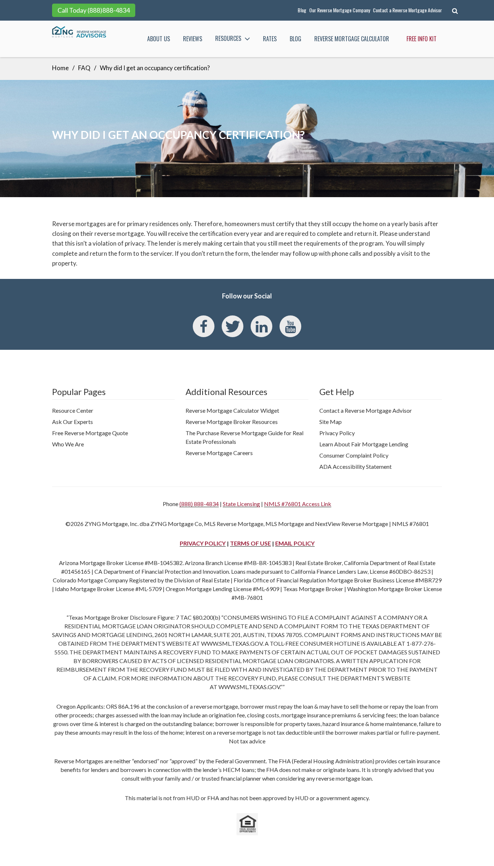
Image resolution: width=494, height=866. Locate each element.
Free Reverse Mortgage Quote (90, 432)
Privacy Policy (337, 432)
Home (60, 68)
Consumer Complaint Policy (353, 455)
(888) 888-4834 (199, 503)
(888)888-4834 (109, 10)
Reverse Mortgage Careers (219, 452)
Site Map (330, 421)
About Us (158, 38)
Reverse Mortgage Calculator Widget (232, 410)
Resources (228, 38)
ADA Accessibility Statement (355, 466)
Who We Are (68, 444)
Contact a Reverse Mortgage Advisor (407, 10)
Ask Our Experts (72, 421)
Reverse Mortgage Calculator (351, 38)
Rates (270, 38)
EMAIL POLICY (295, 543)
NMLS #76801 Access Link (297, 503)
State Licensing (241, 503)
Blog (302, 10)
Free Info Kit (421, 38)
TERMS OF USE (250, 543)
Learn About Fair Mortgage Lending (363, 444)
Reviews (192, 38)
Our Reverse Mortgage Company (339, 10)
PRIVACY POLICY (203, 543)
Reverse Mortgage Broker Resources (232, 421)
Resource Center (72, 410)
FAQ (84, 68)
